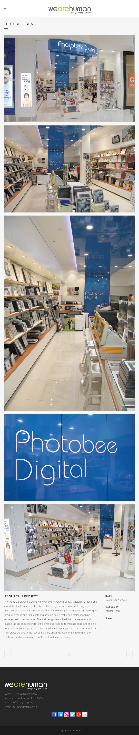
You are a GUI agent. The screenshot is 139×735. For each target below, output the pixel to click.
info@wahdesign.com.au (25, 707)
